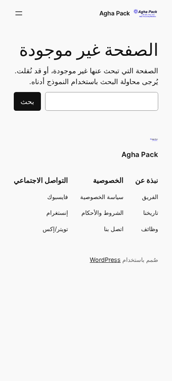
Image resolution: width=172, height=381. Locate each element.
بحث (27, 101)
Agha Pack (114, 13)
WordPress (105, 259)
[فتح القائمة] (19, 13)
